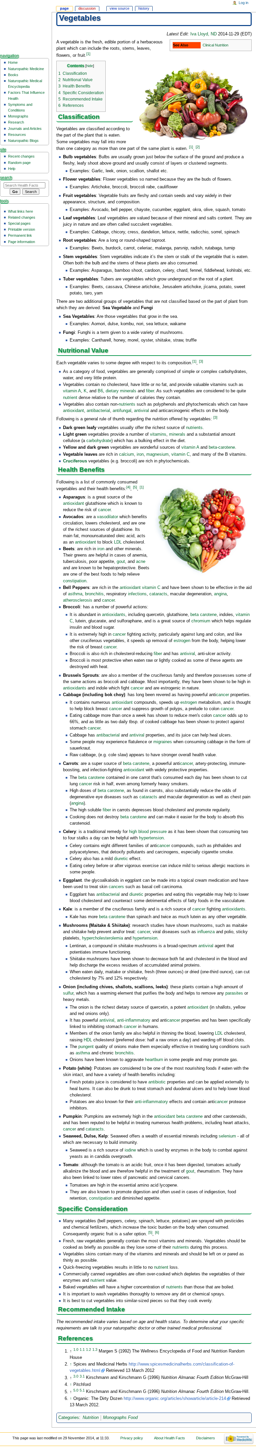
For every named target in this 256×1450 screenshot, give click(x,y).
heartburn (154, 1059)
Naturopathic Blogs (23, 141)
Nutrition (91, 1417)
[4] (128, 487)
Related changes (21, 217)
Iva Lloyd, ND (203, 34)
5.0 (75, 1390)
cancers (116, 886)
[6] (157, 1232)
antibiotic (157, 1082)
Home (13, 62)
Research (16, 122)
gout (121, 561)
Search (6, 178)
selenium (227, 1136)
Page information (21, 242)
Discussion (87, 8)
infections (137, 594)
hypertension (151, 838)
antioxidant (73, 410)
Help (11, 169)
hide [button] (89, 66)
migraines (162, 742)
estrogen (182, 640)
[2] (198, 147)
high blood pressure (148, 831)
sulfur (68, 993)
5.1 (82, 1390)
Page (64, 8)
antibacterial (98, 410)
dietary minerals (121, 391)
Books (13, 75)
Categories (68, 1417)
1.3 (94, 1350)
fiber (150, 391)
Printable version (21, 229)
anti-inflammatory (133, 1020)
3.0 (75, 1376)
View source (119, 8)
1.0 (75, 1350)
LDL (118, 542)
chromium (200, 621)
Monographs (18, 116)
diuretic (121, 858)
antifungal (122, 410)
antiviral (141, 410)
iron (140, 454)
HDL (88, 1040)
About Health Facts (169, 1438)
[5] (135, 487)
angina (220, 594)
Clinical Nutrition (215, 45)
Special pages (19, 223)
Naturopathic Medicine (26, 69)
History (143, 8)
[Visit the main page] (26, 26)
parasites (234, 993)
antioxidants (113, 614)
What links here (20, 211)
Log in (243, 3)
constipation (74, 581)
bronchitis (94, 594)
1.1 (82, 1350)
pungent (86, 1046)
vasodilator (107, 516)
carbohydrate (98, 440)
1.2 (88, 1350)
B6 (100, 391)
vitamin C (180, 454)
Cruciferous (75, 461)
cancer (104, 509)
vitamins (158, 434)
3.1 (82, 1376)
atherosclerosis (77, 600)
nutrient (70, 397)
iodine (130, 1150)
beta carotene (203, 614)
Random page (19, 163)
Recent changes (21, 156)
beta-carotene (222, 447)
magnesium (157, 454)
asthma (75, 594)
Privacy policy (131, 1438)
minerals (177, 434)
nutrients (127, 404)
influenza (206, 931)
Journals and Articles (25, 129)
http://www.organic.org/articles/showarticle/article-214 (175, 1398)
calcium (126, 454)
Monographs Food (120, 1417)
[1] (88, 54)
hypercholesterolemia (102, 938)
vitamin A (72, 391)
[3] (201, 361)
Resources (17, 135)
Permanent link (20, 235)
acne (140, 561)
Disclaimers (205, 1438)
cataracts (158, 594)
